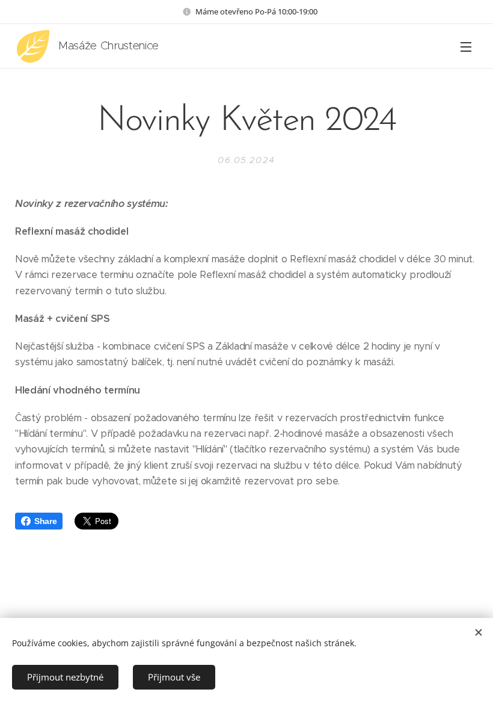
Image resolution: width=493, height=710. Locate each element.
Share (45, 521)
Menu (466, 46)
